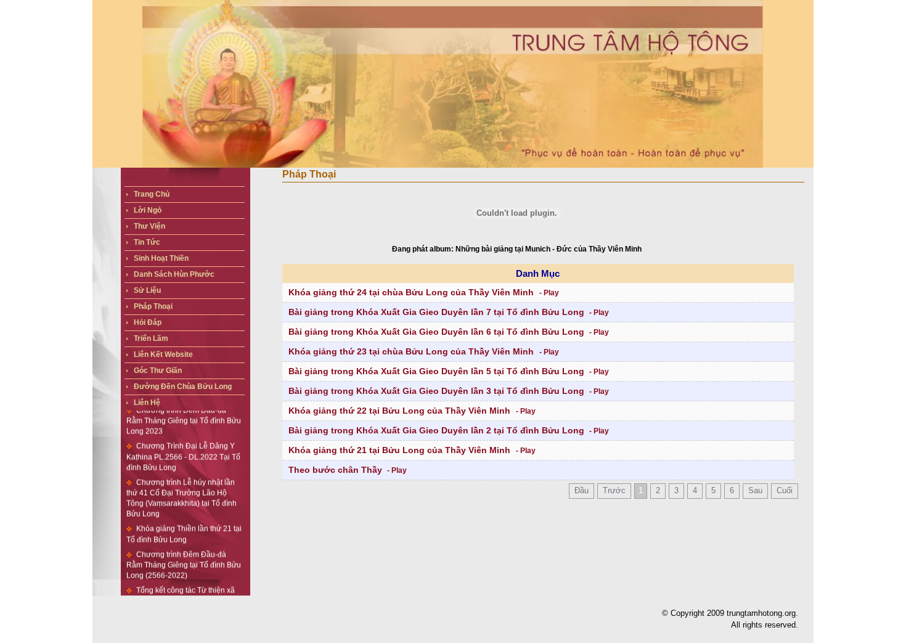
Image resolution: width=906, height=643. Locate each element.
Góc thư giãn (158, 370)
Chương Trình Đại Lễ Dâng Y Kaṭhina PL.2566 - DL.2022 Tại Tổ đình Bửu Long (183, 443)
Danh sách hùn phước (174, 274)
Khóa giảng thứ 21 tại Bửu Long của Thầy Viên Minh (400, 450)
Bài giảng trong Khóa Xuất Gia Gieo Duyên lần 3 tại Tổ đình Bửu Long (436, 391)
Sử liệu (147, 290)
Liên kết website (163, 354)
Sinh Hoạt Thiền (161, 258)
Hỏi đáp (147, 322)
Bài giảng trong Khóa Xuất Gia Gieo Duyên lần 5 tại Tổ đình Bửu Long (436, 371)
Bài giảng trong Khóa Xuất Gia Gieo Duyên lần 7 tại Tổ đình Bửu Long (436, 312)
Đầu (581, 490)
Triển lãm (151, 338)
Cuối (785, 490)
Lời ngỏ (147, 210)
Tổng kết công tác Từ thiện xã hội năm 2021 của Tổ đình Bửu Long (180, 587)
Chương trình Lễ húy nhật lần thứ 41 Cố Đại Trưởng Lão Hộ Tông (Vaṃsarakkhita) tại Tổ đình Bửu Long (181, 485)
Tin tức (147, 242)
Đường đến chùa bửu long (183, 386)
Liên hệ (147, 402)
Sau (755, 490)
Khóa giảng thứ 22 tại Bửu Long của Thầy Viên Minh (400, 411)
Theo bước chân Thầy (335, 470)
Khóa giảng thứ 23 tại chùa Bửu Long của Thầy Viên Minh (412, 351)
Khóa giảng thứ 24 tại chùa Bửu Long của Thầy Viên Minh (412, 292)
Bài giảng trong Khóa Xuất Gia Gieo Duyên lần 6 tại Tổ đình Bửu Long (436, 332)
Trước (614, 490)
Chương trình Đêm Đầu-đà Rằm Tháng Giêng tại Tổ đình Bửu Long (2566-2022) (183, 551)
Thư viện (149, 226)
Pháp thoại (153, 306)
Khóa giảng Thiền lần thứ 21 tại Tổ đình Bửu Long (184, 520)
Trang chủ (151, 194)
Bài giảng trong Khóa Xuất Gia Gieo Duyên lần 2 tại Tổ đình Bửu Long (436, 430)
